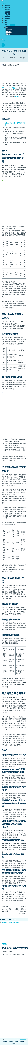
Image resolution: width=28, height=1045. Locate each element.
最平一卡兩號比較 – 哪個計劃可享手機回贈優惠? (20, 910)
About (7, 27)
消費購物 (7, 18)
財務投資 (7, 10)
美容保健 (7, 14)
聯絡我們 (11, 1041)
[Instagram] (15, 1044)
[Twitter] (14, 1044)
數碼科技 (7, 7)
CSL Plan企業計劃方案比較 (6, 909)
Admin (4, 951)
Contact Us (9, 29)
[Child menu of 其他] (12, 25)
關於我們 (5, 1041)
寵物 (6, 20)
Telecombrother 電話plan (10, 88)
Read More (6, 958)
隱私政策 (8, 34)
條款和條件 (8, 32)
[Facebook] (12, 1044)
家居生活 (7, 12)
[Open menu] (3, 45)
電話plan (18, 96)
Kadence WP (23, 1039)
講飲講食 (7, 16)
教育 (6, 22)
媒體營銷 (7, 5)
